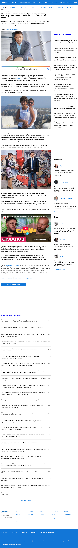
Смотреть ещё (26, 500)
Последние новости (11, 315)
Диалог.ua (55, 541)
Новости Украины (18, 278)
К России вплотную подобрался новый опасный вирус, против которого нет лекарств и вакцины (65, 115)
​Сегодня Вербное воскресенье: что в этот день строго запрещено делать (65, 50)
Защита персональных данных (10, 536)
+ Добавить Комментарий (13, 284)
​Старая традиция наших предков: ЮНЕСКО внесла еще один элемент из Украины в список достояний (65, 124)
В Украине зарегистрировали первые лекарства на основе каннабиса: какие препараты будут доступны (65, 97)
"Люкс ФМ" (19, 78)
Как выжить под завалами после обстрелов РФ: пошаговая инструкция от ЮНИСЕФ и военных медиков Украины (64, 76)
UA (3, 7)
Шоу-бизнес (29, 278)
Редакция (14, 532)
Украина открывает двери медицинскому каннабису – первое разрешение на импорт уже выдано (64, 87)
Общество (9, 278)
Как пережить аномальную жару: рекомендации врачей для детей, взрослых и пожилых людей (65, 42)
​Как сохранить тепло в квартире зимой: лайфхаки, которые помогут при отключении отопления (65, 67)
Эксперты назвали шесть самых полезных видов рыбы (20, 400)
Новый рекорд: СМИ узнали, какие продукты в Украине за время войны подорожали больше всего (65, 59)
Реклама (33, 532)
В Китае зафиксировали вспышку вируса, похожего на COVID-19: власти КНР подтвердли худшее (65, 106)
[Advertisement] (26, 299)
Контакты (24, 532)
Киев (3, 278)
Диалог (2, 9)
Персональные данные (47, 532)
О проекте (4, 532)
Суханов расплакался (12, 265)
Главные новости (63, 35)
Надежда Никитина (12, 29)
